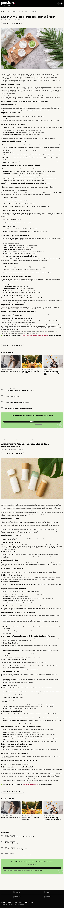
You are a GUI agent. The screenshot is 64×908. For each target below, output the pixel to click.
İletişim (31, 902)
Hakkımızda (10, 902)
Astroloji (6, 389)
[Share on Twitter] (10, 23)
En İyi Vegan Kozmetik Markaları (30, 784)
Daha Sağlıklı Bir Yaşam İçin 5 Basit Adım (31, 372)
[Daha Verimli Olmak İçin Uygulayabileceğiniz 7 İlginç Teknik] (53, 361)
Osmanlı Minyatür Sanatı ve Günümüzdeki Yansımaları (18, 409)
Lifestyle (9, 12)
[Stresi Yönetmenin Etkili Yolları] (10, 361)
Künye (15, 902)
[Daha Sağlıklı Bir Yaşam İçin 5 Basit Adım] (32, 361)
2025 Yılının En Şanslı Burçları (12, 396)
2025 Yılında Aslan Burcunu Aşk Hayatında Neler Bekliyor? (19, 390)
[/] (58, 3)
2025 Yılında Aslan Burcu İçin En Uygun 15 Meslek (17, 402)
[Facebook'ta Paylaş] (7, 23)
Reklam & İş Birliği (23, 902)
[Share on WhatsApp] (12, 23)
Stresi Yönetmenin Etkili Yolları (10, 371)
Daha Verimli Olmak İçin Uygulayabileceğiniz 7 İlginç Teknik (52, 372)
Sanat (6, 407)
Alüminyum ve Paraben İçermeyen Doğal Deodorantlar (34, 335)
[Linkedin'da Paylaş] (17, 23)
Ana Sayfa (3, 12)
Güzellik (14, 20)
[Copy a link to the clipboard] (22, 23)
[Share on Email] (19, 23)
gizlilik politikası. (38, 423)
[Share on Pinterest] (14, 23)
